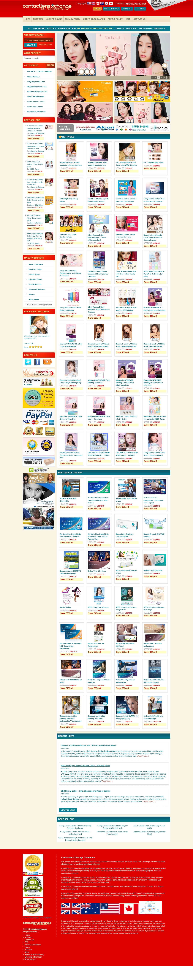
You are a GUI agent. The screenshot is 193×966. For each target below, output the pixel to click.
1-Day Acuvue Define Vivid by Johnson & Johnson (154, 200)
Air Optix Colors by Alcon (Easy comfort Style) (34, 218)
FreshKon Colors (35, 279)
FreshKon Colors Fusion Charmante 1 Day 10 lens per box (71, 455)
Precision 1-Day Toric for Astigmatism (125, 681)
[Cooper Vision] (123, 128)
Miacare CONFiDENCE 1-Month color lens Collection (155, 309)
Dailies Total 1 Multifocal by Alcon (71, 681)
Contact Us (139, 19)
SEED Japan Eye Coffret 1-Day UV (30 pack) (35, 164)
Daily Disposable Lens (36, 82)
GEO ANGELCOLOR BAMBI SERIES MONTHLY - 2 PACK (99, 454)
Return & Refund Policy (34, 955)
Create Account (111, 9)
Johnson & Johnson (37, 133)
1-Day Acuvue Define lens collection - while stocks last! (126, 273)
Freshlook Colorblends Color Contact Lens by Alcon (35, 200)
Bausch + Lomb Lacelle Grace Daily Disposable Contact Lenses (153, 237)
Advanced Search (45, 45)
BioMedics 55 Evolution (153, 570)
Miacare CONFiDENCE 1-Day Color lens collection (71, 345)
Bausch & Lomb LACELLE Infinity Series (126, 418)
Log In (97, 9)
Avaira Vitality (65, 607)
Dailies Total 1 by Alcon (97, 571)
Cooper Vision (34, 274)
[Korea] (106, 4)
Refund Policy (115, 19)
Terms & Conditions (33, 945)
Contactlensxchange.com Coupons (37, 918)
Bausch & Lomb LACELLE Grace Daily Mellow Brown (126, 345)
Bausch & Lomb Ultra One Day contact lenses (154, 681)
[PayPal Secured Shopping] (33, 875)
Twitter (28, 362)
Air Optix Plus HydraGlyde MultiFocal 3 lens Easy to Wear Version (98, 536)
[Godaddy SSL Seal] (33, 897)
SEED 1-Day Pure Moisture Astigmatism (126, 608)
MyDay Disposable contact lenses (126, 572)
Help (128, 19)
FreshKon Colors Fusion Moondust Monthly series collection (98, 273)
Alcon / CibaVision (36, 205)
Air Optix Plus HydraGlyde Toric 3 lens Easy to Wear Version (98, 500)
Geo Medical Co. (35, 284)
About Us (28, 937)
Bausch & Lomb (35, 269)
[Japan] (111, 4)
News (27, 947)
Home (27, 19)
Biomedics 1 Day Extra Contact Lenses (124, 535)
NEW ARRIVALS (33, 77)
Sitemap (28, 950)
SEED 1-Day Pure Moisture (98, 607)
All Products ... (49, 65)
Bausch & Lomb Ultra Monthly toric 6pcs (96, 717)
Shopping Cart (127, 9)
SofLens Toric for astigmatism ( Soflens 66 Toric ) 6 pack (153, 500)
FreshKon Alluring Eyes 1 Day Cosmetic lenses (98, 200)
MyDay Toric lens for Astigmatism (96, 645)
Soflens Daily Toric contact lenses (126, 500)
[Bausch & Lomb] (140, 128)
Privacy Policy (72, 19)
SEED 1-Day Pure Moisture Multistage (154, 608)
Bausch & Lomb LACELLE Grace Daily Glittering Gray (70, 381)
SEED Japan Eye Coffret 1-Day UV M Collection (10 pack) (154, 273)
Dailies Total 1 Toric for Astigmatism (153, 645)
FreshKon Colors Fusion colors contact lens (125, 236)
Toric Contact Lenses (35, 97)
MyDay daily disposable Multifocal (125, 645)
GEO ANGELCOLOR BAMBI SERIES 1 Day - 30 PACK (127, 454)
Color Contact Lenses (35, 102)
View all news (68, 810)
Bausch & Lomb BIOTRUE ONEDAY (154, 535)
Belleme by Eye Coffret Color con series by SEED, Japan (155, 418)
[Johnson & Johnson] (85, 128)
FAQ (26, 942)
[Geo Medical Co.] (159, 128)
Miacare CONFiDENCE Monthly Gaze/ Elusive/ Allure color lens (125, 382)
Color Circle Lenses (35, 107)
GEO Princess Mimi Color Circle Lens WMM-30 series (126, 164)
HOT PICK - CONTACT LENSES (39, 72)
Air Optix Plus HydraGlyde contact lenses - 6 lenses (70, 535)
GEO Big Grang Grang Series (69, 200)
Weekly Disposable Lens (36, 87)
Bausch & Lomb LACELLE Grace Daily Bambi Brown (98, 345)
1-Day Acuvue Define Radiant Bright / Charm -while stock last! (97, 237)
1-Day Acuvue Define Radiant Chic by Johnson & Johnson (99, 309)
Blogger (47, 361)
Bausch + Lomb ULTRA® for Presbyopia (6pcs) (127, 717)
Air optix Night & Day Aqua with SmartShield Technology (70, 646)
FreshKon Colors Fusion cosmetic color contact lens (71, 164)
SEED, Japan (34, 169)
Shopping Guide (54, 19)
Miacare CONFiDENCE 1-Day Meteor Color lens (99, 418)
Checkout (140, 9)
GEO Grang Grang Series (153, 162)
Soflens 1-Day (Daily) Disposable (68, 500)
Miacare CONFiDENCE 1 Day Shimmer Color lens (71, 418)
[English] (95, 4)
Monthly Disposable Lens (37, 92)
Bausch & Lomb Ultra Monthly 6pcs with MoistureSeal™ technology (70, 718)
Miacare (32, 294)
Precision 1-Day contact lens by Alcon (99, 681)
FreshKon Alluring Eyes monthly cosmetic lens (97, 164)
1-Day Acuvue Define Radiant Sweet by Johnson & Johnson (70, 273)
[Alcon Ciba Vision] (105, 128)
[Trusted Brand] (33, 915)
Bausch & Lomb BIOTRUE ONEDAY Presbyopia (70, 572)
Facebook (37, 362)
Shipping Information (94, 19)
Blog (27, 952)
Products (38, 19)
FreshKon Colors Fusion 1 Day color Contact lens (126, 200)
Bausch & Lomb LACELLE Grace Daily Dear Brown (154, 345)
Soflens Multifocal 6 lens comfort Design (153, 717)
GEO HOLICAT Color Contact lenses (68, 236)
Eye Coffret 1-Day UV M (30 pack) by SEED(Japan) (126, 309)
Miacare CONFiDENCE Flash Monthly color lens (99, 381)
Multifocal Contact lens (36, 112)
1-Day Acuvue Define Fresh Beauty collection (70, 309)
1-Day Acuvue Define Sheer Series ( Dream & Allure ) (154, 454)
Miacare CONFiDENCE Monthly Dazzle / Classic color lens (153, 382)
